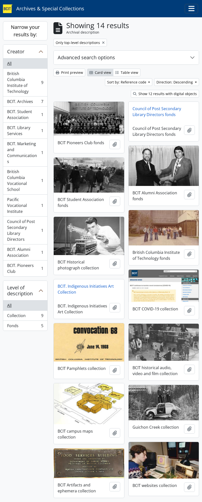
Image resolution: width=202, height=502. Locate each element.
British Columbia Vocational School (25, 180)
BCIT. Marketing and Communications (25, 152)
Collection (25, 317)
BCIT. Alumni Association (25, 252)
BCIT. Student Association (25, 114)
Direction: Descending (175, 82)
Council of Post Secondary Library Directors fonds (157, 111)
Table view (129, 72)
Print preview (71, 72)
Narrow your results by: (25, 31)
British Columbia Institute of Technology (25, 82)
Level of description (20, 290)
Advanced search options (86, 57)
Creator (15, 51)
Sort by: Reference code (127, 82)
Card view (102, 72)
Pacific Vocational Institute (25, 205)
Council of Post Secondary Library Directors (25, 230)
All (9, 63)
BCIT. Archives (25, 103)
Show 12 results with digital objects (167, 93)
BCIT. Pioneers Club (25, 268)
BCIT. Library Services (25, 130)
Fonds (25, 327)
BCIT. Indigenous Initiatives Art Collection (86, 289)
